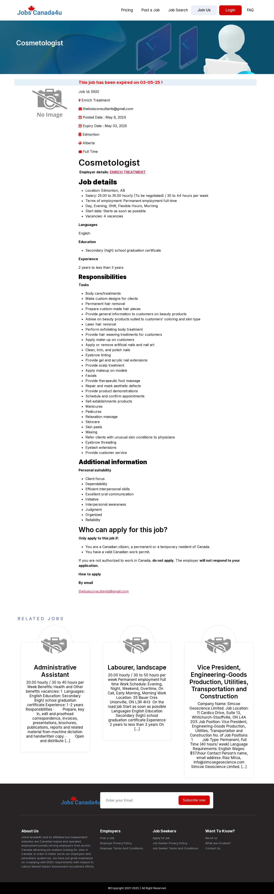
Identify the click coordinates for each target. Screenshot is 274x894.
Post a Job (150, 10)
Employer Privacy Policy (116, 843)
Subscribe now (194, 800)
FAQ (250, 10)
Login (230, 10)
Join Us (204, 10)
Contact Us (212, 848)
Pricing (127, 10)
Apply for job (161, 838)
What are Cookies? (218, 843)
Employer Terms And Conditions (121, 848)
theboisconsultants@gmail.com (104, 591)
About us (211, 838)
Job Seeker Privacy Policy (170, 843)
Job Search (178, 10)
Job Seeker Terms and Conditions (175, 848)
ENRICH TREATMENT (128, 172)
